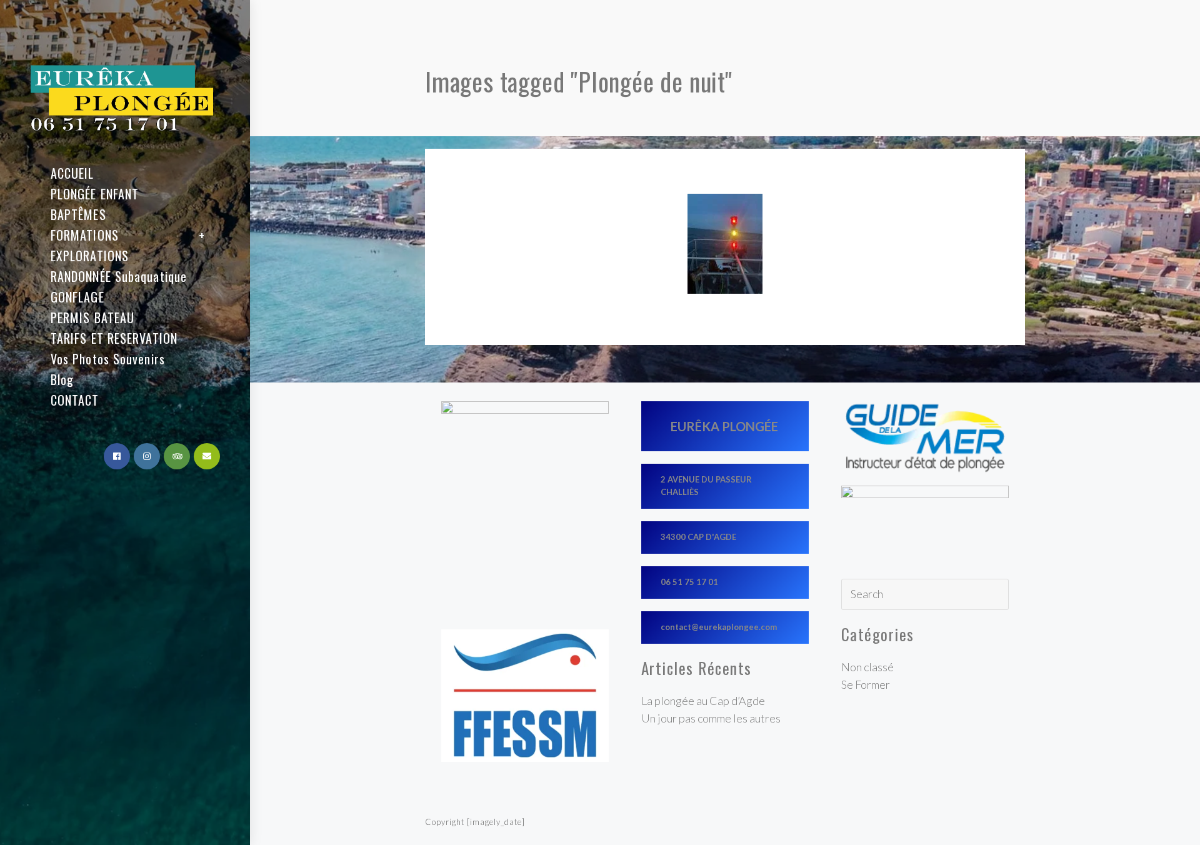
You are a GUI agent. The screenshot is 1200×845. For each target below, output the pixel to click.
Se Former (865, 684)
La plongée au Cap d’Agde (703, 701)
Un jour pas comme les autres (711, 718)
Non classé (867, 667)
